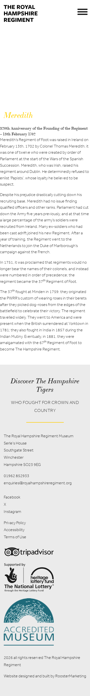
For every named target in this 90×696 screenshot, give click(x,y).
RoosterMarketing (70, 676)
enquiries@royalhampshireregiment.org (38, 483)
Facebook (12, 497)
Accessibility (14, 529)
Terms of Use (15, 537)
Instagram (12, 511)
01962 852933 (16, 475)
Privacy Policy (15, 522)
